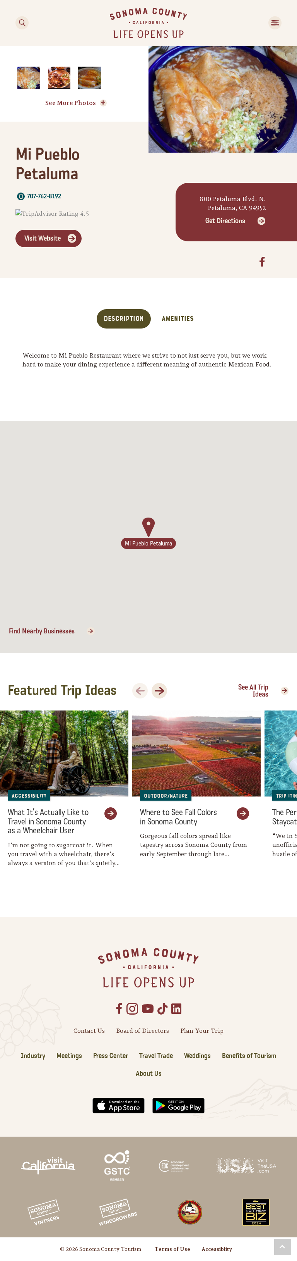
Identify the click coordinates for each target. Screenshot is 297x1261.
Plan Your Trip (202, 1030)
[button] (282, 1247)
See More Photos (70, 103)
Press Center (110, 1056)
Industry (33, 1056)
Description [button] (124, 318)
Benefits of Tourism (249, 1056)
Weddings (197, 1056)
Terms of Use (172, 1249)
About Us (149, 1074)
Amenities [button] (178, 318)
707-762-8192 (44, 196)
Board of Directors (142, 1030)
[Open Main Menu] (275, 22)
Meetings (69, 1056)
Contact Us (89, 1030)
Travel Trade (156, 1056)
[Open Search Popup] (22, 22)
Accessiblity (216, 1249)
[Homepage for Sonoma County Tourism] (148, 22)
